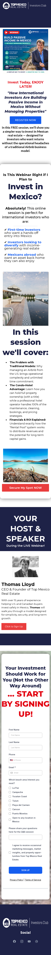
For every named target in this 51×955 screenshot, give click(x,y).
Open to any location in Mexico (24, 820)
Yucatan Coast (19, 796)
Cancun (16, 809)
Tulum (15, 801)
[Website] (36, 941)
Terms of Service (33, 880)
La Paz (15, 788)
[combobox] (12, 760)
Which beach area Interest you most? (24, 781)
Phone (12, 754)
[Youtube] (29, 941)
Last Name (14, 742)
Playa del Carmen (21, 805)
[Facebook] (14, 941)
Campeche (17, 792)
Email (12, 767)
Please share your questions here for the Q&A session (23, 830)
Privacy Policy (16, 880)
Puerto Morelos (19, 813)
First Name (14, 729)
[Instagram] (22, 941)
